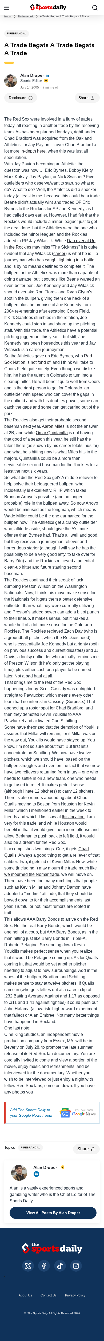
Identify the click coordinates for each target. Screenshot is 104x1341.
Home (7, 16)
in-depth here (33, 151)
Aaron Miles (53, 426)
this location (73, 817)
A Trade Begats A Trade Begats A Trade (64, 16)
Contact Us (49, 1295)
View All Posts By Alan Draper (53, 1213)
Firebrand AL (26, 16)
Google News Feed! (35, 1115)
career (59, 253)
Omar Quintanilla (52, 432)
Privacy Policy (75, 1295)
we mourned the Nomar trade (31, 874)
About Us (25, 1295)
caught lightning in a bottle (69, 260)
